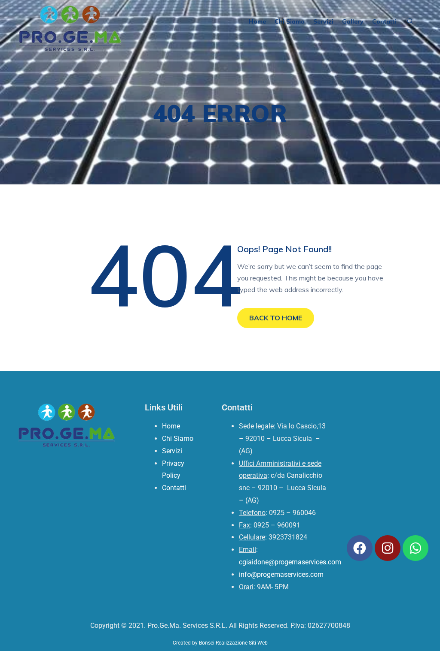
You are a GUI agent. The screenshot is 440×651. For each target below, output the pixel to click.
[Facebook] (360, 548)
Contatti (384, 21)
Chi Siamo (290, 21)
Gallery (353, 21)
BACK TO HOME (275, 317)
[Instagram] (387, 548)
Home (257, 21)
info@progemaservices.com (281, 574)
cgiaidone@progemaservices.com (290, 562)
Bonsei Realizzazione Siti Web (233, 643)
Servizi (323, 21)
